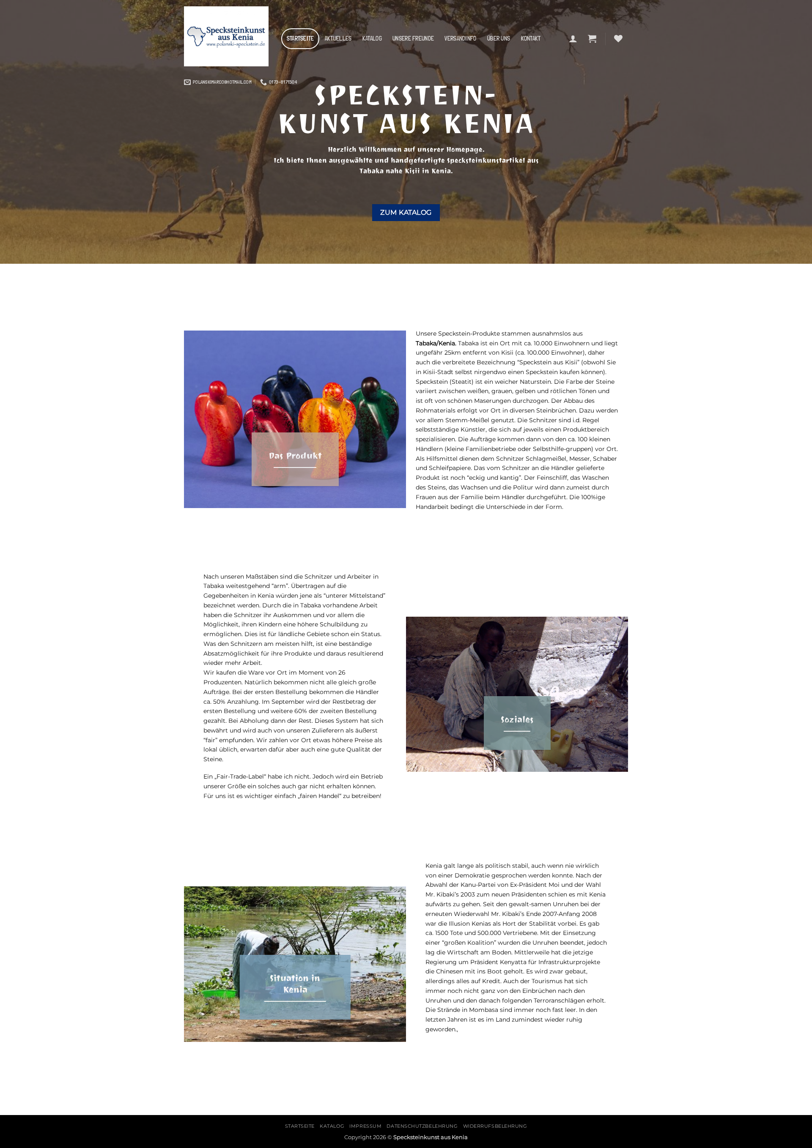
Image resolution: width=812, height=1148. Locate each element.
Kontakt (531, 38)
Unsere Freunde (413, 38)
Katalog (372, 38)
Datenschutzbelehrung (422, 1126)
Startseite (300, 38)
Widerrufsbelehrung (495, 1126)
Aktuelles (338, 38)
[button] (573, 38)
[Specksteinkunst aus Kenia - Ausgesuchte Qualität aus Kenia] (226, 36)
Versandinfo (460, 38)
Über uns (498, 38)
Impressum (365, 1126)
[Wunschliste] (618, 38)
